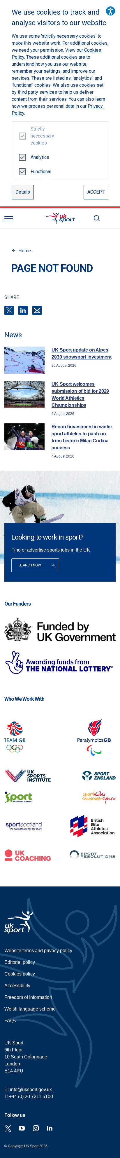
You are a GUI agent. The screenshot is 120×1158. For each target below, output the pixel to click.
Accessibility (17, 985)
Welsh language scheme (30, 1008)
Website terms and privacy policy (38, 950)
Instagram (35, 1128)
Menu (8, 218)
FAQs (10, 1020)
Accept (96, 192)
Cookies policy (19, 973)
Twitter (7, 1128)
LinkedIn (23, 310)
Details (22, 192)
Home (24, 250)
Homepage (60, 218)
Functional (40, 171)
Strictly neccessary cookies (40, 136)
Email (37, 310)
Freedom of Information (28, 997)
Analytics (40, 157)
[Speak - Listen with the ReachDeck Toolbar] (110, 11)
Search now (30, 565)
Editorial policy (19, 962)
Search (96, 218)
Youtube (21, 1128)
